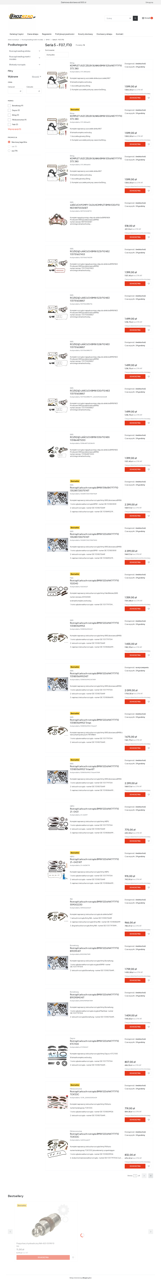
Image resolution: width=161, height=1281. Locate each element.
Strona (130, 1176)
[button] (135, 18)
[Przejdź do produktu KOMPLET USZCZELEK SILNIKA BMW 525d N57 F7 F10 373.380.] (57, 80)
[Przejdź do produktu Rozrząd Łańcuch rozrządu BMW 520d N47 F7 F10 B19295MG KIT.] (57, 1009)
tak (13, 146)
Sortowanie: (50, 50)
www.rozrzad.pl (13, 40)
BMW (48, 40)
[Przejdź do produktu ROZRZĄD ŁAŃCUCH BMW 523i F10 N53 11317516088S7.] (57, 313)
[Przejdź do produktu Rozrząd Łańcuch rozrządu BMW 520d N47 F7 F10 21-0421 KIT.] (57, 870)
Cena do (30, 87)
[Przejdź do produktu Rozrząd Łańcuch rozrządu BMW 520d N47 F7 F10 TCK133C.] (57, 1102)
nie (13, 151)
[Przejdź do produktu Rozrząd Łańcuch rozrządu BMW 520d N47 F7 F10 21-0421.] (57, 823)
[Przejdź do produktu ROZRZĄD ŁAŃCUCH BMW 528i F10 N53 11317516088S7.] (57, 359)
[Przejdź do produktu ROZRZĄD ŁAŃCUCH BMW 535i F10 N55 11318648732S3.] (57, 452)
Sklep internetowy (80, 1278)
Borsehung (16, 105)
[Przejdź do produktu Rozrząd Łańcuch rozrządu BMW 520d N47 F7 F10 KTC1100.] (57, 1056)
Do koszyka (135, 98)
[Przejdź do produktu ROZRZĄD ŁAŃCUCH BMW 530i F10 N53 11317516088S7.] (57, 405)
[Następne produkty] (144, 1175)
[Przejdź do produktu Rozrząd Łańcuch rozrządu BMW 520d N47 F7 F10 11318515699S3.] (57, 638)
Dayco (14, 110)
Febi (13, 124)
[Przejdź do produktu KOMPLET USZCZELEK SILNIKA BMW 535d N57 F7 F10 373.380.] (57, 173)
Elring (14, 115)
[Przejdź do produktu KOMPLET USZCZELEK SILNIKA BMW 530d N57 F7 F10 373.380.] (57, 127)
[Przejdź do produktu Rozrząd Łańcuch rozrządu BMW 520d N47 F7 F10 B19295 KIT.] (57, 963)
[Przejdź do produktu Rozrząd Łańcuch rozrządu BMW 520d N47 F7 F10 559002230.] (57, 916)
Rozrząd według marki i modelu (32, 40)
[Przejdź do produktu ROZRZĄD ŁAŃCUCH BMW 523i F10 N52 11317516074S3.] (57, 266)
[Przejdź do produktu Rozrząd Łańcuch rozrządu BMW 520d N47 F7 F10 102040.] (57, 591)
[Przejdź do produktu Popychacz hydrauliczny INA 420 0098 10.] (46, 1222)
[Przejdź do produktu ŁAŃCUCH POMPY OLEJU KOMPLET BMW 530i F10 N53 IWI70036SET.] (57, 220)
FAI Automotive (18, 120)
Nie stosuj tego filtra (19, 142)
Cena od (11, 87)
